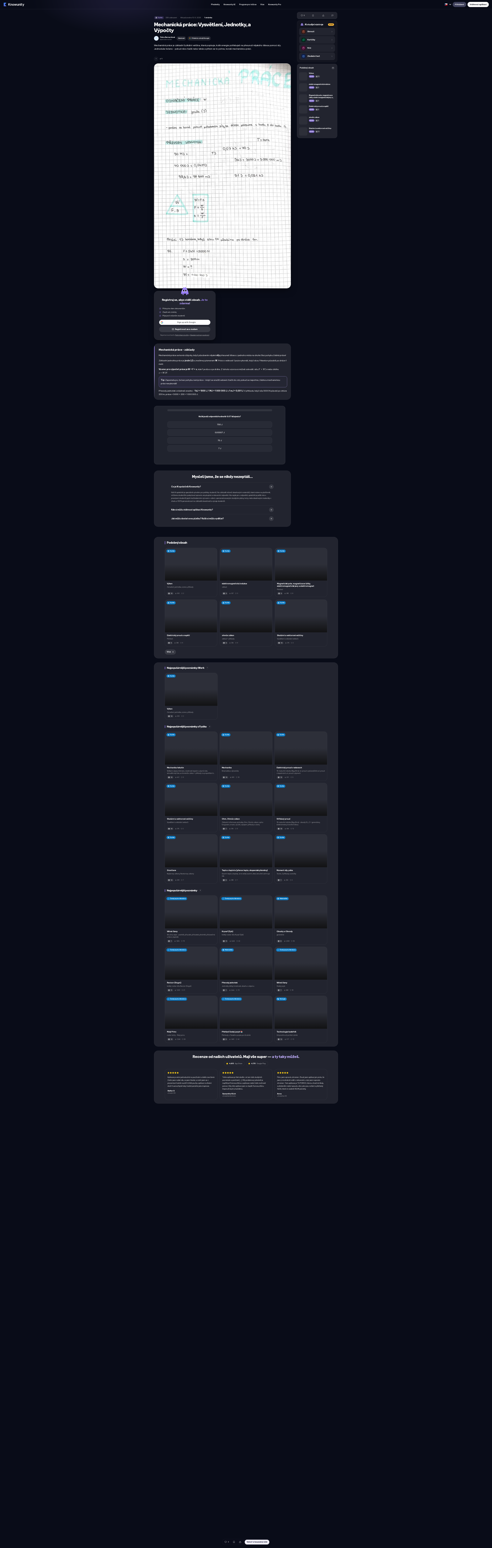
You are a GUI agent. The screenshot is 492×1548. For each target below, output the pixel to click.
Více (169, 652)
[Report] (332, 15)
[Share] (323, 15)
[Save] (313, 15)
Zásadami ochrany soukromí (199, 335)
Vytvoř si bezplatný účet (257, 1542)
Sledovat (181, 38)
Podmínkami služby (182, 335)
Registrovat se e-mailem (186, 329)
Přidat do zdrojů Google (200, 38)
